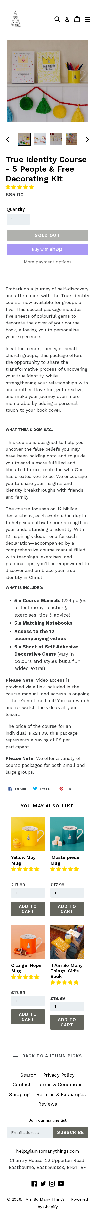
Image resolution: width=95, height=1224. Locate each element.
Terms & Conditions (60, 1084)
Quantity (16, 209)
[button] (20, 187)
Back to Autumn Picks (51, 1055)
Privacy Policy (59, 1075)
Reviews (47, 1104)
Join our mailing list (48, 1120)
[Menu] (87, 19)
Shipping (19, 1094)
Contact (22, 1084)
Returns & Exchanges (61, 1094)
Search (28, 1075)
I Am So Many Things (44, 1199)
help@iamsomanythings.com (47, 1151)
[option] (24, 139)
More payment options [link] (47, 261)
